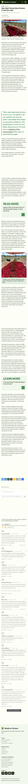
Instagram (6, 773)
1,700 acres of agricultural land (16, 65)
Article (7, 6)
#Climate (3, 12)
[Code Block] (15, 496)
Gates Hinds (5, 665)
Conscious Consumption (7, 743)
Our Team (3, 750)
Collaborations (4, 751)
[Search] (22, 2)
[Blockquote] (13, 496)
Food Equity (4, 741)
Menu (25, 2)
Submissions (4, 753)
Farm (2, 6)
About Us (3, 748)
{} (18, 496)
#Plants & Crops (9, 12)
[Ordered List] (10, 496)
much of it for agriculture (13, 47)
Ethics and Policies (5, 760)
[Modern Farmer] (8, 2)
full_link (14, 209)
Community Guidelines (6, 758)
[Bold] (3, 496)
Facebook (2, 773)
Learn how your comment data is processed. (14, 520)
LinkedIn (9, 773)
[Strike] (8, 496)
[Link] (16, 496)
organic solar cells (11, 235)
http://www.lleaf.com (8, 650)
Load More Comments (14, 710)
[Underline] (6, 496)
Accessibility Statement (6, 765)
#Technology (16, 12)
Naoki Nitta (5, 15)
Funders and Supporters (7, 762)
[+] (20, 496)
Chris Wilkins (5, 648)
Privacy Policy (4, 766)
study (7, 75)
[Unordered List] (11, 496)
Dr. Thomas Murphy (7, 689)
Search (22, 2)
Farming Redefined (5, 740)
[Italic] (4, 496)
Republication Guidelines (7, 763)
